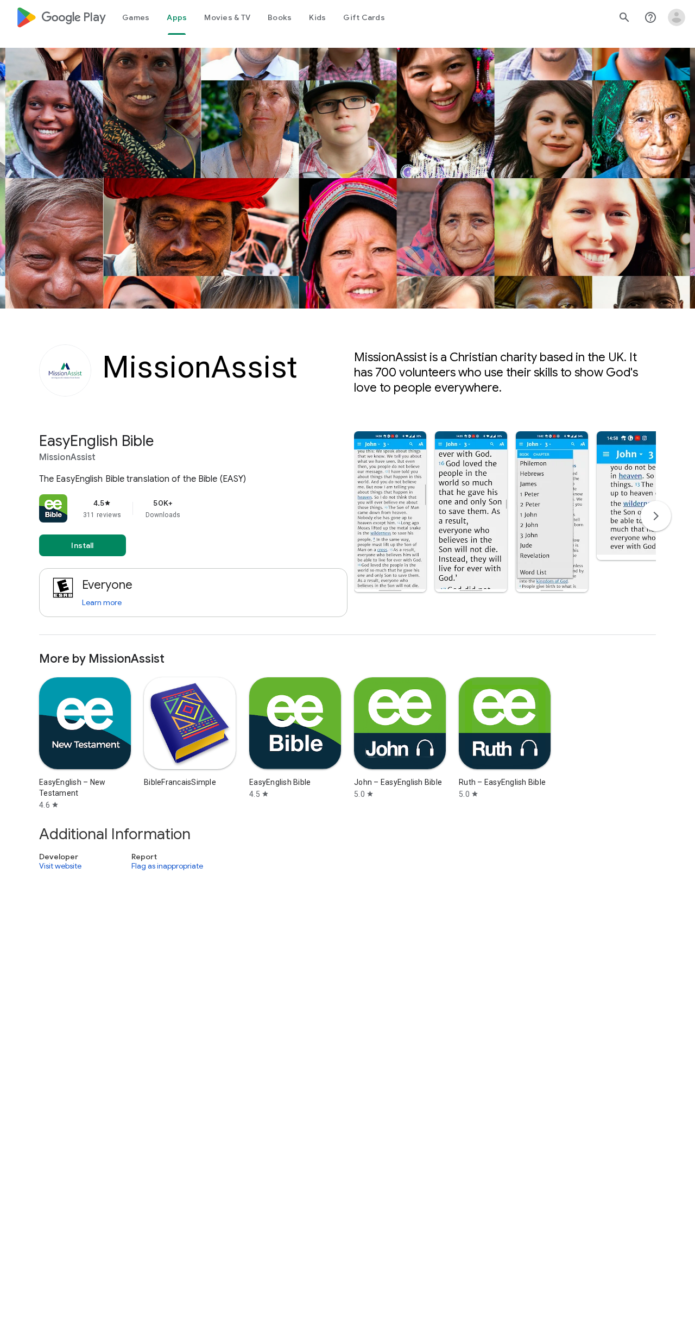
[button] (390, 511)
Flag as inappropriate (167, 866)
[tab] (135, 17)
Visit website (60, 866)
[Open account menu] (677, 17)
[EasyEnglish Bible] (347, 533)
